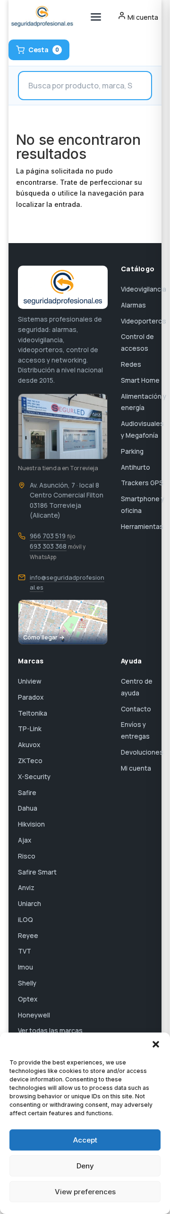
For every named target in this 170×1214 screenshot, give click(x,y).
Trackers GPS (142, 483)
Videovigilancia (143, 289)
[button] (156, 1044)
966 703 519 (48, 536)
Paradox (30, 697)
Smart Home (140, 380)
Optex (27, 999)
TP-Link (30, 729)
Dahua (27, 808)
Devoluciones (142, 752)
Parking (132, 451)
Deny (85, 1165)
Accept (85, 1139)
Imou (25, 967)
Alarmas (133, 305)
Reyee (28, 935)
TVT (24, 951)
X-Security (34, 777)
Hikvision (31, 824)
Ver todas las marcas (50, 1030)
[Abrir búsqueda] (85, 85)
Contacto (136, 709)
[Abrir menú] (95, 17)
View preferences (85, 1191)
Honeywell (34, 1015)
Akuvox (29, 745)
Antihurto (135, 467)
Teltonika (32, 713)
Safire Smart (37, 872)
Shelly (27, 983)
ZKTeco (30, 761)
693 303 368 (48, 546)
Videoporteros (143, 321)
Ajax (24, 840)
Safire (27, 792)
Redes (131, 364)
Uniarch (29, 903)
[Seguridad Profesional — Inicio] (41, 17)
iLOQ (25, 919)
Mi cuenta (136, 768)
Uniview (30, 681)
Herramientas (142, 526)
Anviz (26, 887)
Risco (26, 856)
